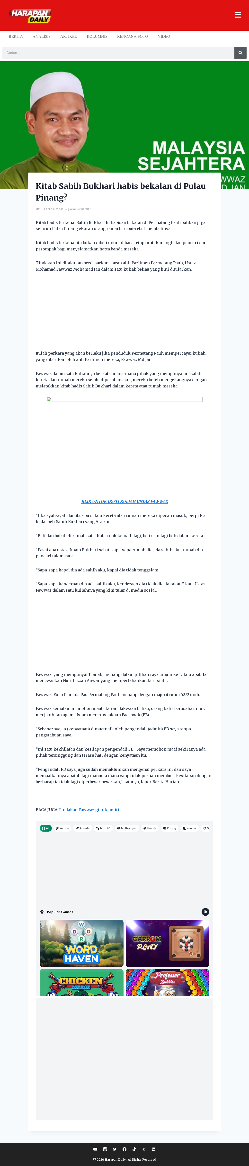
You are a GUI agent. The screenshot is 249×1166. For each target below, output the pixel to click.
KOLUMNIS (97, 36)
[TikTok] (134, 1149)
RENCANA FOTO (132, 36)
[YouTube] (95, 1149)
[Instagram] (105, 1149)
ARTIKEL (68, 36)
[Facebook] (124, 1149)
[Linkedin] (154, 1149)
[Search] (240, 53)
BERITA (16, 36)
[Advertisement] (124, 314)
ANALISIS (42, 36)
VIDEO (164, 36)
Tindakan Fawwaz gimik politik (90, 809)
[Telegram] (144, 1149)
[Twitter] (115, 1149)
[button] (148, 15)
